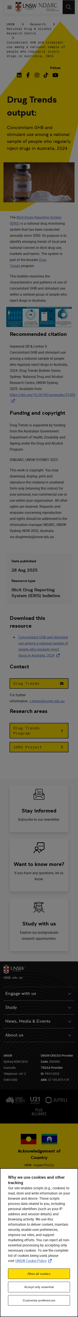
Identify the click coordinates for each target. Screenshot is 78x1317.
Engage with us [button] (20, 993)
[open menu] (10, 7)
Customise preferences (39, 1300)
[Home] (26, 7)
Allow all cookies (39, 1273)
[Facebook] (28, 75)
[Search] (69, 7)
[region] (39, 1242)
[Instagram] (37, 75)
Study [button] (11, 1007)
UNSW (11, 24)
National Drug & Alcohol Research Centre (29, 31)
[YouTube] (55, 75)
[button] (39, 683)
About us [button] (14, 1035)
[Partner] (48, 7)
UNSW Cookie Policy (34, 1260)
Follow (55, 68)
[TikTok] (46, 75)
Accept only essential (39, 1287)
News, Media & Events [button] (27, 1021)
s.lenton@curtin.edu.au (47, 701)
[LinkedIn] (20, 75)
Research (38, 24)
